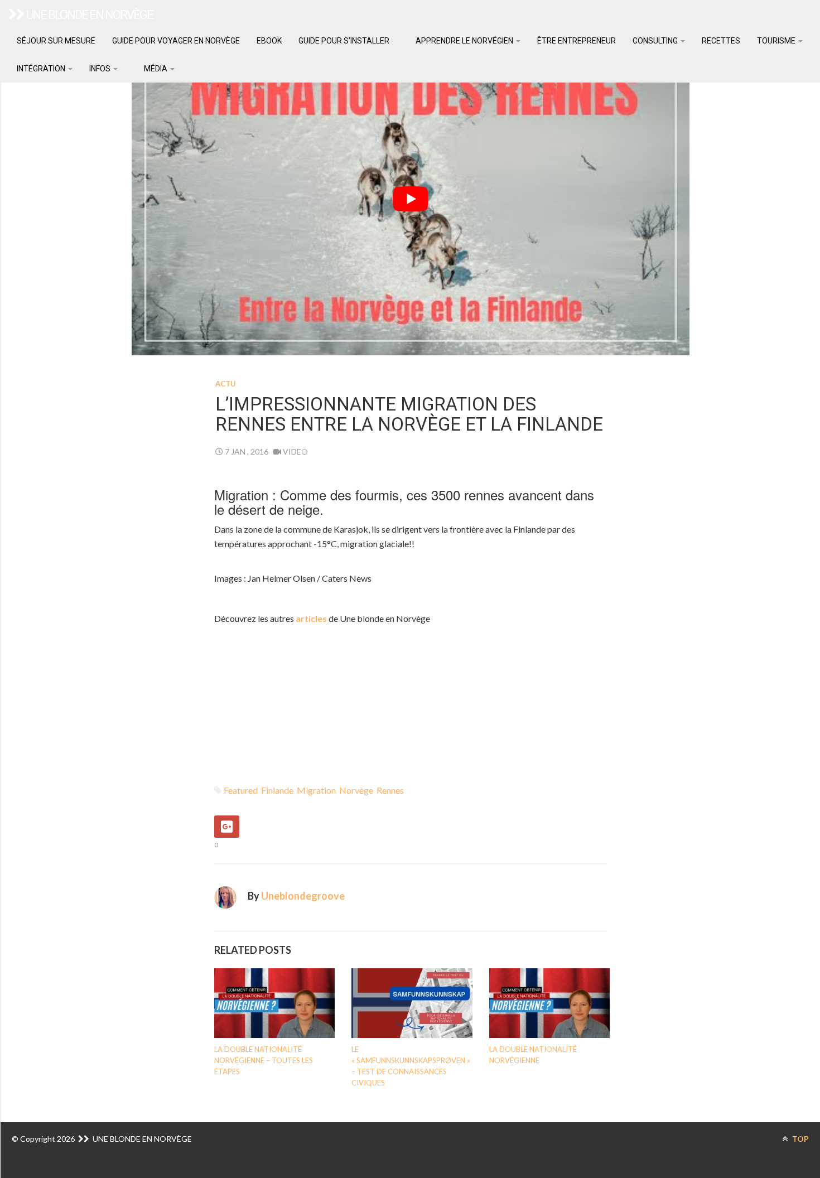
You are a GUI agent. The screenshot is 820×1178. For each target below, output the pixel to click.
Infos (100, 68)
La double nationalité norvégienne (533, 1055)
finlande (277, 790)
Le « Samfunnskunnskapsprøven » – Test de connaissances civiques (410, 1066)
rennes (390, 790)
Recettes (721, 40)
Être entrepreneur (576, 40)
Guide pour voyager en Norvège (176, 40)
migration (316, 790)
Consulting (656, 40)
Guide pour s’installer (343, 40)
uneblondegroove (303, 896)
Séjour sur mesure (56, 40)
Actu (225, 383)
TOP (799, 1138)
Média (155, 68)
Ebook (269, 40)
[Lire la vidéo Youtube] (410, 198)
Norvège (356, 790)
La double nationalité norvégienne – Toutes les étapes (263, 1060)
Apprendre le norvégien (464, 40)
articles (312, 618)
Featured (241, 790)
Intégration (42, 68)
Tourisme (777, 40)
